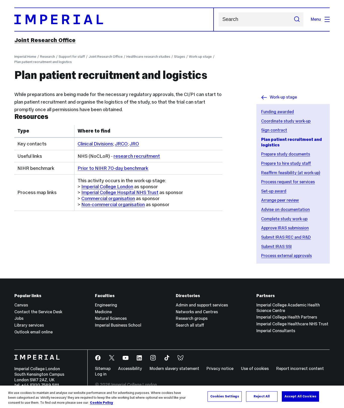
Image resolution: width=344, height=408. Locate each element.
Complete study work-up (284, 219)
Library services (29, 325)
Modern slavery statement (174, 368)
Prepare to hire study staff (286, 163)
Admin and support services (202, 305)
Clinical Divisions (95, 144)
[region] (172, 397)
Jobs (18, 318)
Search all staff (190, 325)
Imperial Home (25, 56)
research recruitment (137, 156)
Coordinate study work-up (286, 121)
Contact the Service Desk (38, 312)
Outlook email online (33, 332)
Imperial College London (107, 186)
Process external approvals (286, 255)
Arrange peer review (280, 200)
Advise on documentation (285, 209)
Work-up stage (200, 56)
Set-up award (273, 191)
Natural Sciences (111, 318)
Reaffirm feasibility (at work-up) (290, 172)
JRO (134, 144)
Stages (179, 56)
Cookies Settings (224, 396)
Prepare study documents (285, 154)
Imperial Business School (118, 325)
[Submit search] (296, 19)
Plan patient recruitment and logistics (43, 61)
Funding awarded (277, 111)
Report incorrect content (300, 368)
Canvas (21, 305)
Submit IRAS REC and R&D (286, 237)
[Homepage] (114, 20)
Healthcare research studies (148, 56)
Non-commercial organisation (113, 204)
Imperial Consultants (275, 330)
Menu (316, 19)
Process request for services (288, 181)
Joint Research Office (45, 40)
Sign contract (274, 130)
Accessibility (130, 368)
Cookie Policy (101, 403)
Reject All (262, 396)
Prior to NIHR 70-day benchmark (113, 168)
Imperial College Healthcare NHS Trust (292, 324)
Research (47, 56)
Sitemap (103, 368)
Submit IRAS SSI (276, 246)
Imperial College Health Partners (286, 317)
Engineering (106, 305)
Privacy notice (220, 368)
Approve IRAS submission (285, 228)
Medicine (103, 312)
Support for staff (72, 56)
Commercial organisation (108, 198)
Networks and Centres (197, 312)
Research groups (192, 318)
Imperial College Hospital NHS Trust (119, 192)
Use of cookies (255, 368)
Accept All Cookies (300, 396)
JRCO (121, 144)
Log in (101, 374)
